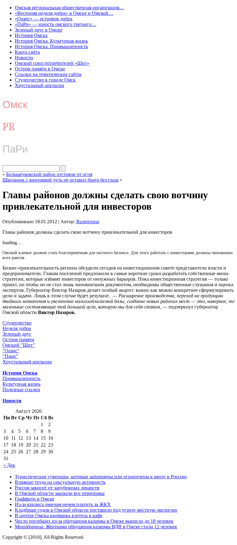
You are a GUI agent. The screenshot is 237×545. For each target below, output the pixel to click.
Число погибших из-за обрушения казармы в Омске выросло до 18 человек (94, 521)
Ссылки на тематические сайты (48, 74)
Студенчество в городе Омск (45, 79)
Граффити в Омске (34, 498)
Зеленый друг (16, 334)
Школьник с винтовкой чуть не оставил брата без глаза (60, 179)
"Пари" (10, 356)
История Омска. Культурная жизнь (51, 41)
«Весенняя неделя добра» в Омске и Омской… (64, 13)
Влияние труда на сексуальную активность (60, 482)
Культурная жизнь (21, 384)
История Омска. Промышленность (51, 46)
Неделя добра (16, 328)
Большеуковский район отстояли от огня (49, 174)
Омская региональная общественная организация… (69, 7)
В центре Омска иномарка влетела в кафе (58, 515)
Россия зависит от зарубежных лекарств (57, 487)
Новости (24, 57)
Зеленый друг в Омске (38, 29)
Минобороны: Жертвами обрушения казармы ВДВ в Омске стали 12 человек (96, 526)
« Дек (9, 465)
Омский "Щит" (18, 345)
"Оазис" (10, 350)
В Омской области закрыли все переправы (60, 493)
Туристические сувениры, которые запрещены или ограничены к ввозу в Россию (101, 476)
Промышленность (21, 378)
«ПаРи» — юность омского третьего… (55, 24)
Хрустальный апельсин (39, 85)
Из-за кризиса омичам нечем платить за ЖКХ (63, 504)
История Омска (31, 35)
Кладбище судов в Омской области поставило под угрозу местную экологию (96, 510)
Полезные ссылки (21, 389)
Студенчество (16, 322)
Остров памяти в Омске (40, 68)
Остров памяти (18, 339)
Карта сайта (27, 52)
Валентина (87, 221)
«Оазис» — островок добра (43, 18)
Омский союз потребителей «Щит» (52, 63)
